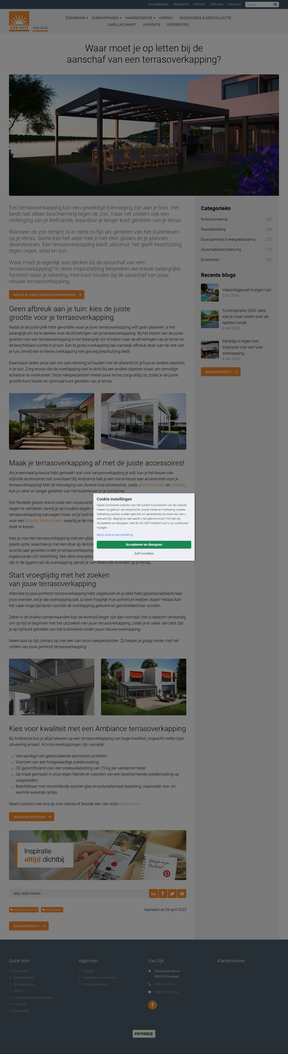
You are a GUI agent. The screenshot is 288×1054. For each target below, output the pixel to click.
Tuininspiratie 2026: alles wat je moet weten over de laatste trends (245, 316)
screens (178, 485)
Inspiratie (151, 25)
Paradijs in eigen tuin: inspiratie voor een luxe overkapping (242, 347)
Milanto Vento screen (43, 520)
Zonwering (75, 18)
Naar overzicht (27, 926)
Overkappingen (105, 18)
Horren (166, 18)
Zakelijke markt (122, 25)
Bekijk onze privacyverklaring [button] (115, 534)
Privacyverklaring (95, 984)
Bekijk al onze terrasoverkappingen (44, 295)
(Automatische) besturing (221, 249)
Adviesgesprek (158, 4)
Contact (199, 4)
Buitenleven (54, 910)
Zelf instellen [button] (144, 553)
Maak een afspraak (29, 817)
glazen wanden (151, 485)
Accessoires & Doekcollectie (205, 18)
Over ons (216, 4)
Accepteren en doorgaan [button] (144, 545)
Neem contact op (167, 992)
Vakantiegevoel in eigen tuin (246, 289)
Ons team (234, 4)
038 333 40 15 (165, 984)
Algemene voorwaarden (99, 977)
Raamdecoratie (138, 18)
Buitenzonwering (26, 910)
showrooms (129, 803)
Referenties (178, 25)
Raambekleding (213, 229)
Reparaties (181, 4)
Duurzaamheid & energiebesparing (228, 239)
